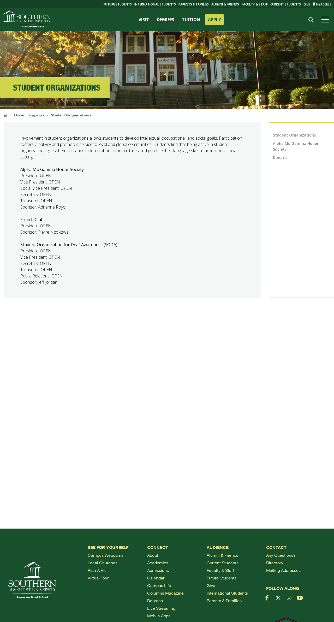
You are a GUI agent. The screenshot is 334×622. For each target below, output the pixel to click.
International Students (155, 4)
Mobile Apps (158, 615)
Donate (280, 157)
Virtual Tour (98, 577)
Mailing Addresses (283, 570)
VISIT (144, 19)
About (152, 555)
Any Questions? (281, 555)
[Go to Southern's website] (26, 19)
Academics (157, 562)
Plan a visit (98, 570)
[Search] (311, 20)
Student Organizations (294, 135)
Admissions (158, 570)
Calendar (155, 577)
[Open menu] (326, 20)
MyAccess (323, 4)
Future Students (221, 577)
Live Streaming (161, 608)
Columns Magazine (165, 592)
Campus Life (159, 585)
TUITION (191, 19)
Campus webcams (105, 555)
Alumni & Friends (225, 4)
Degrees (155, 600)
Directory (274, 562)
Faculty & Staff (255, 4)
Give (306, 4)
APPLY (214, 19)
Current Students (285, 4)
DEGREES (165, 19)
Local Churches (102, 562)
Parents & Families (193, 4)
